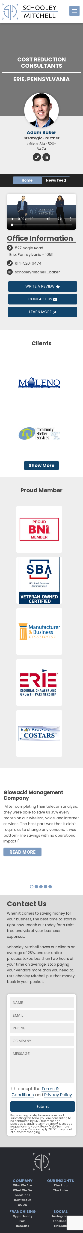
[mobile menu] (74, 11)
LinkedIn (60, 1226)
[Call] (37, 157)
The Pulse (60, 1190)
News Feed (56, 180)
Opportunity (23, 1216)
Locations (22, 1195)
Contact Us (40, 299)
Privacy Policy (58, 1095)
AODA (22, 1205)
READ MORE (22, 852)
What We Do (22, 1190)
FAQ (22, 1221)
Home (27, 180)
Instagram (60, 1216)
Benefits (22, 1226)
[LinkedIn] (46, 157)
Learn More (40, 311)
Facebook (60, 1221)
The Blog (61, 1185)
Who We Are (22, 1185)
